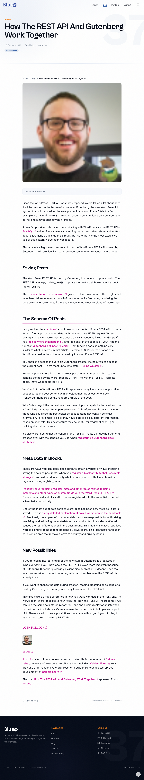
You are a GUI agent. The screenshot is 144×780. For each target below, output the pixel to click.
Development (11, 50)
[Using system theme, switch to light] (138, 4)
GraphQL (29, 231)
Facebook (105, 733)
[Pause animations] (138, 774)
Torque (28, 683)
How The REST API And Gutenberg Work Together (66, 679)
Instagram (105, 743)
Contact (127, 5)
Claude (118, 701)
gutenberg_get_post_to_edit (51, 345)
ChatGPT (107, 701)
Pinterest (105, 748)
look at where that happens (46, 341)
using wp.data (92, 365)
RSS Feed (105, 753)
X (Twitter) (106, 738)
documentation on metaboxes (47, 294)
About (95, 5)
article (52, 329)
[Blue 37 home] (10, 5)
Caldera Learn (52, 671)
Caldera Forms (100, 663)
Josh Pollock (34, 627)
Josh (26, 659)
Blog (105, 5)
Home (25, 78)
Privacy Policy (57, 753)
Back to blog (32, 700)
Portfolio (115, 5)
